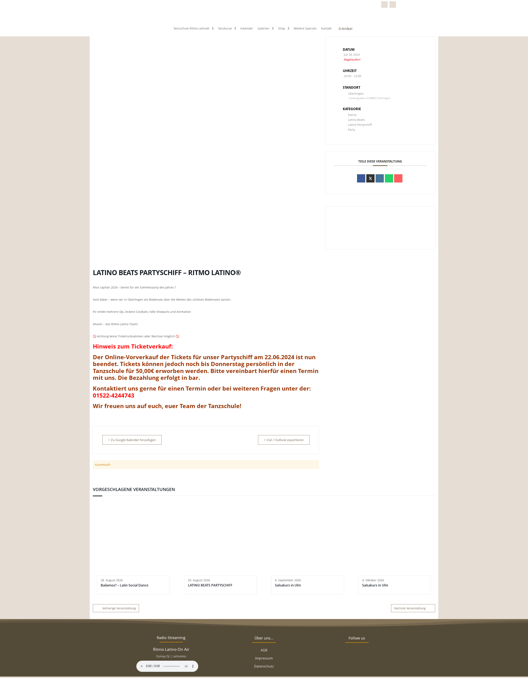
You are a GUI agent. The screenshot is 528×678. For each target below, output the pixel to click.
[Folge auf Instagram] (392, 4)
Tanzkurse (225, 28)
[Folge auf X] (350, 652)
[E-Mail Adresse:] (398, 178)
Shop (281, 28)
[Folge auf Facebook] (384, 4)
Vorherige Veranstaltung (119, 608)
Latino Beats (356, 120)
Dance (352, 115)
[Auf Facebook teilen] (361, 178)
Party (351, 130)
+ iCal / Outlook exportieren (284, 440)
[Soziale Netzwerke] (370, 178)
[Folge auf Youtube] (375, 652)
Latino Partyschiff (360, 125)
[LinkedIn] (380, 178)
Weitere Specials (305, 28)
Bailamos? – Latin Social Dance (124, 585)
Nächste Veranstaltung (410, 608)
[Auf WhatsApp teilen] (389, 178)
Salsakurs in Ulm (288, 585)
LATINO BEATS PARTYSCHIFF (210, 585)
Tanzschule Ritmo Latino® (191, 28)
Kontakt (326, 28)
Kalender (246, 28)
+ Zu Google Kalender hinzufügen (132, 440)
